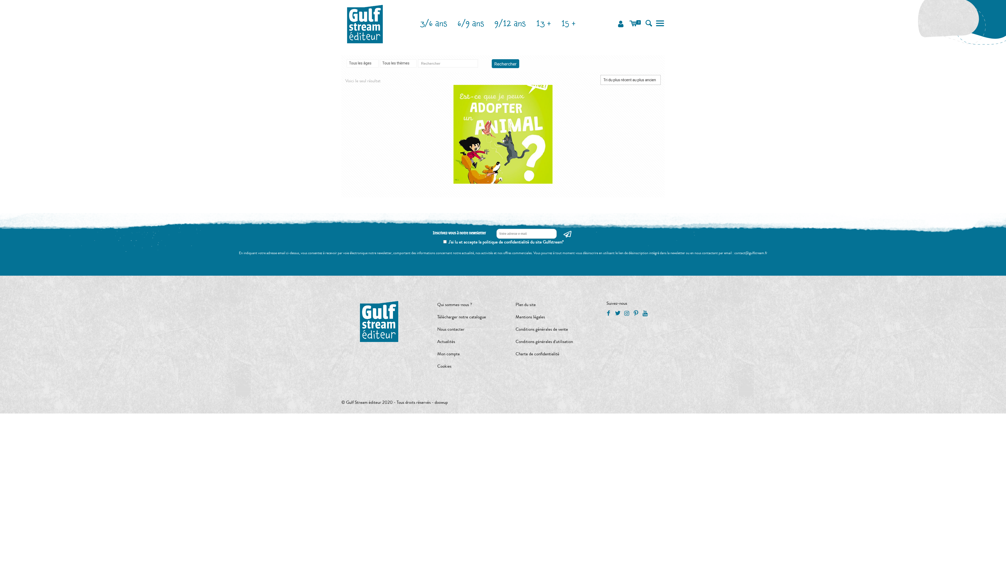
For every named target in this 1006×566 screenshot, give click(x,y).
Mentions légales (530, 317)
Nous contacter (450, 329)
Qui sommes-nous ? (454, 304)
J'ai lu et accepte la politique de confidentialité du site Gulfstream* (506, 242)
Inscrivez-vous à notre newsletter (459, 233)
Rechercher (505, 64)
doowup (441, 402)
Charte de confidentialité (537, 354)
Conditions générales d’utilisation (544, 341)
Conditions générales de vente (542, 329)
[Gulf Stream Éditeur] (365, 23)
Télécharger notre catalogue (461, 317)
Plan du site (526, 304)
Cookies (444, 366)
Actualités (446, 341)
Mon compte (448, 354)
